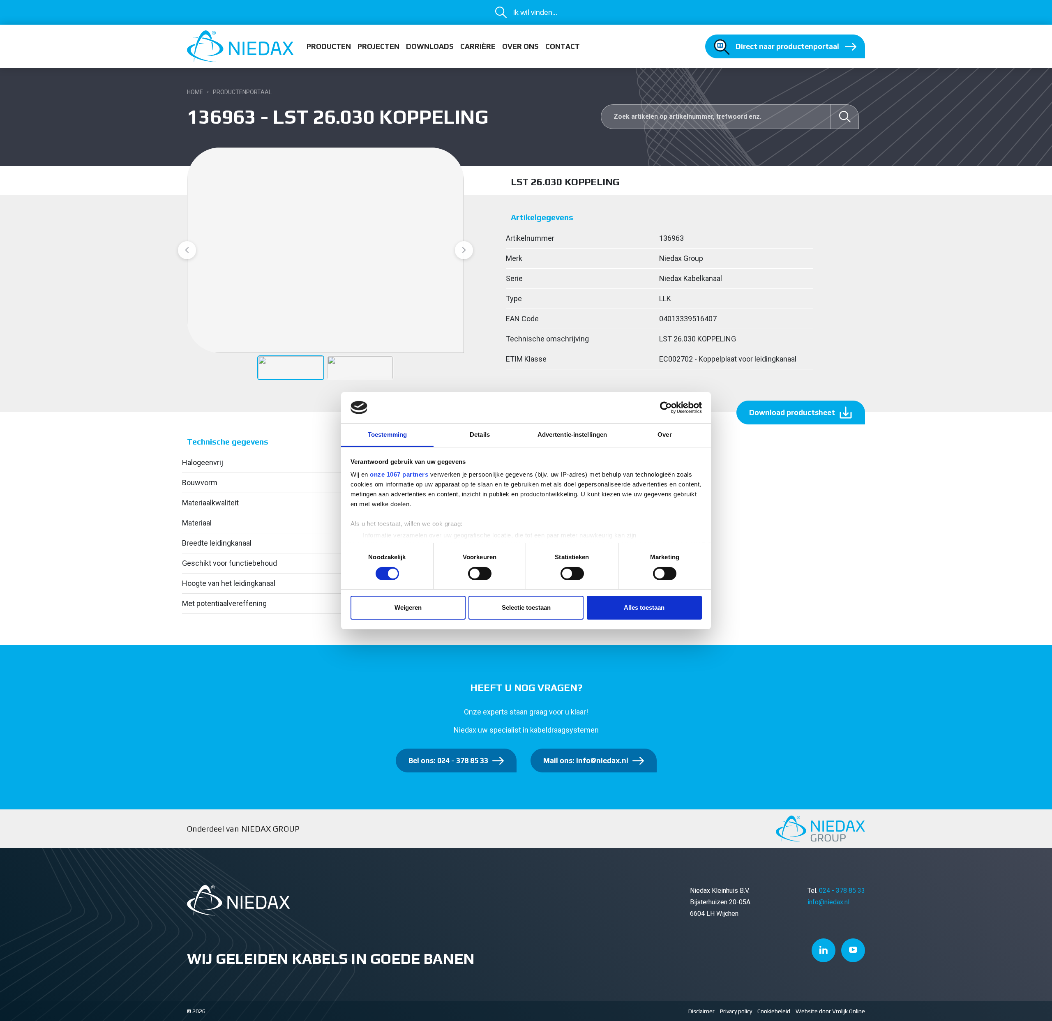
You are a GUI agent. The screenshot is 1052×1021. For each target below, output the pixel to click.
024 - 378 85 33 (842, 890)
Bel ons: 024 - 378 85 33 (448, 760)
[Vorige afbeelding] (187, 250)
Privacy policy (736, 1011)
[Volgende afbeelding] (464, 250)
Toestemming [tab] (387, 434)
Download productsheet (792, 412)
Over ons (520, 46)
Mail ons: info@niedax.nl (585, 760)
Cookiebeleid (773, 1011)
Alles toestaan (644, 607)
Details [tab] (480, 434)
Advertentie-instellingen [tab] (572, 434)
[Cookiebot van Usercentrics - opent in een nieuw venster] (666, 407)
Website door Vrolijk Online (830, 1011)
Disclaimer (701, 1011)
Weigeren (408, 607)
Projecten (378, 46)
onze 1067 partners (399, 474)
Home (195, 92)
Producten (329, 46)
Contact (562, 46)
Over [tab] (664, 434)
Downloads (430, 46)
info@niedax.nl (828, 902)
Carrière (478, 46)
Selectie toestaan (526, 607)
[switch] (479, 573)
